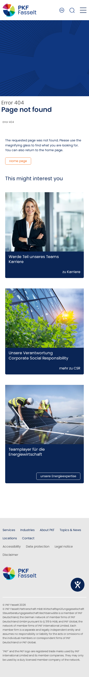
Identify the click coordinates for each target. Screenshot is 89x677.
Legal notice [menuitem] (64, 546)
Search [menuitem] (72, 10)
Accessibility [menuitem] (12, 546)
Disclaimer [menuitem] (10, 555)
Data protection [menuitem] (37, 546)
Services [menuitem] (9, 530)
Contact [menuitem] (28, 538)
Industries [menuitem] (27, 530)
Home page (18, 161)
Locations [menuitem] (10, 538)
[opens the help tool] (77, 585)
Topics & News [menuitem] (70, 530)
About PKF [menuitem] (47, 530)
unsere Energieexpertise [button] (58, 476)
